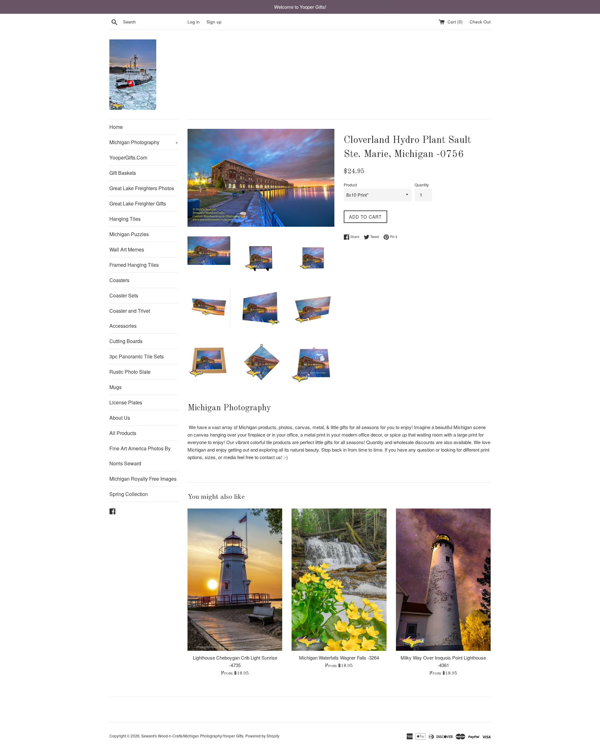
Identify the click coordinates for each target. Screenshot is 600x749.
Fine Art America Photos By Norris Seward (140, 456)
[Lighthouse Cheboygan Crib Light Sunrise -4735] (235, 580)
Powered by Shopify (262, 735)
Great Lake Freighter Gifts (137, 203)
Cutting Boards (125, 341)
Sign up (214, 22)
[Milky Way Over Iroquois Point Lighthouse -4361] (443, 580)
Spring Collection (128, 494)
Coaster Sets (123, 295)
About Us (119, 417)
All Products (122, 433)
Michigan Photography (143, 142)
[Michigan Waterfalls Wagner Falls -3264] (339, 580)
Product (350, 184)
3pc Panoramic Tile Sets (136, 356)
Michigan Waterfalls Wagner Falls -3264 (339, 657)
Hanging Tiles (125, 218)
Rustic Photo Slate (130, 371)
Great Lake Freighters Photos (141, 188)
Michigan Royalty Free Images (143, 478)
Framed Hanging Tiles (134, 264)
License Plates (125, 402)
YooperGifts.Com (128, 157)
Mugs (115, 387)
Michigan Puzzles (129, 234)
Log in (194, 22)
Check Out (480, 22)
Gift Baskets (122, 172)
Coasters (119, 280)
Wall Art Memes (126, 249)
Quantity (422, 184)
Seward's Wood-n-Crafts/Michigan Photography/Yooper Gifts (192, 735)
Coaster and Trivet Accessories (129, 318)
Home (116, 126)
